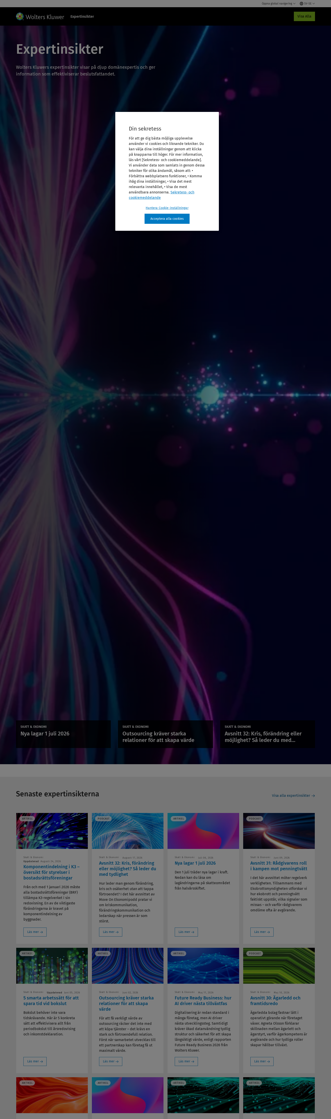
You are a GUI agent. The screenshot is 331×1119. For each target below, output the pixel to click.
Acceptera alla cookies (167, 219)
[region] (167, 171)
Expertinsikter (82, 16)
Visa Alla (304, 16)
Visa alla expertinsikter (291, 795)
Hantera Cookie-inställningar (167, 208)
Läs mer (33, 932)
